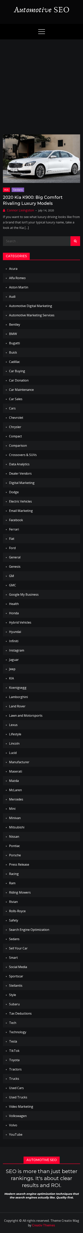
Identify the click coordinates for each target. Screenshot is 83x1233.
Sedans (18, 189)
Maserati (15, 771)
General (14, 557)
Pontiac (14, 846)
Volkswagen (18, 1116)
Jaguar (14, 660)
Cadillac (14, 362)
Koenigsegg (17, 687)
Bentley (14, 324)
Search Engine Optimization (29, 930)
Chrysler (15, 427)
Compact (15, 436)
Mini (12, 808)
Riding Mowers (20, 892)
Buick (13, 352)
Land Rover (17, 706)
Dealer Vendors (20, 473)
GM (11, 576)
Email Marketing (21, 511)
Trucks (14, 1078)
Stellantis (15, 985)
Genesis (14, 566)
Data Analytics (19, 464)
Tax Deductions (20, 1013)
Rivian (13, 902)
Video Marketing (21, 1106)
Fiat (11, 538)
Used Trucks (18, 1097)
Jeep (12, 669)
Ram (12, 883)
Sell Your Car (18, 948)
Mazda (14, 781)
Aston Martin (18, 287)
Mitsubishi (16, 827)
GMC (12, 585)
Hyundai (15, 632)
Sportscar (16, 976)
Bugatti (14, 343)
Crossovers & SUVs (23, 455)
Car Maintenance (21, 390)
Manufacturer (19, 762)
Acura (13, 269)
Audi (12, 296)
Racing (14, 874)
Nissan (14, 836)
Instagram (16, 650)
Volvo (13, 1125)
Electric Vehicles (20, 501)
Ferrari (14, 529)
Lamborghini (18, 697)
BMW (13, 334)
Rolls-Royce (17, 911)
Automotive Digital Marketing (30, 306)
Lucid (13, 753)
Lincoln (14, 743)
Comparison (18, 445)
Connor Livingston (20, 210)
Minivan (15, 818)
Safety (13, 920)
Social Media (18, 967)
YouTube (15, 1134)
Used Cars (16, 1088)
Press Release (19, 864)
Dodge (14, 492)
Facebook (16, 520)
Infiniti (13, 641)
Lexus (13, 725)
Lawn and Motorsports (25, 715)
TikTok (14, 1051)
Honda (14, 613)
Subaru (14, 1004)
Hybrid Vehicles (20, 622)
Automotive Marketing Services (31, 315)
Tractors (15, 1069)
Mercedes (16, 799)
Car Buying (17, 371)
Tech (12, 1023)
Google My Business (24, 594)
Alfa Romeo (17, 278)
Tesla (13, 1041)
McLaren (15, 790)
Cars (12, 408)
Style (12, 995)
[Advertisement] (41, 83)
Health (14, 604)
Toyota (14, 1060)
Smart (13, 957)
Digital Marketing (22, 483)
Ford (12, 548)
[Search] (75, 241)
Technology (17, 1032)
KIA (6, 189)
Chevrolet (16, 417)
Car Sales (15, 399)
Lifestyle (15, 734)
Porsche (15, 855)
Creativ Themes (43, 1225)
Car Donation (19, 380)
